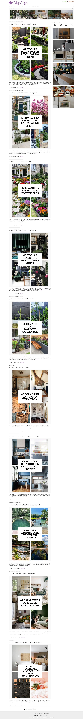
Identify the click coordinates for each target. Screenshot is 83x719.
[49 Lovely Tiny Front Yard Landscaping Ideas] (30, 147)
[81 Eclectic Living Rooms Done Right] (63, 68)
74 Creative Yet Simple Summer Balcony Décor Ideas (14, 18)
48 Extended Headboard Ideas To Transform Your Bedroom (66, 18)
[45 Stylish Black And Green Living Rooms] (30, 285)
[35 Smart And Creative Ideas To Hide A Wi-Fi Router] (63, 102)
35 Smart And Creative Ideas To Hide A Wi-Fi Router (63, 106)
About (47, 715)
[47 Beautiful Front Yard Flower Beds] (30, 216)
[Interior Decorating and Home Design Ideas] (18, 4)
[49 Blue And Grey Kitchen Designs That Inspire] (30, 491)
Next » (34, 708)
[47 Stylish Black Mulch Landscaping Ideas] (30, 79)
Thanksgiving (71, 1)
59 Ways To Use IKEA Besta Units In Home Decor (62, 60)
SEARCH (73, 6)
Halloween (64, 1)
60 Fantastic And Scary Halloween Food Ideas (62, 95)
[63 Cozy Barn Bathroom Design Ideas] (30, 422)
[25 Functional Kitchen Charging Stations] (63, 33)
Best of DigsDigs (18, 6)
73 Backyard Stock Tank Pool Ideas (53, 18)
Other (38, 6)
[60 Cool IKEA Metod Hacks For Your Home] (63, 79)
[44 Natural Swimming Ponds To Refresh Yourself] (30, 560)
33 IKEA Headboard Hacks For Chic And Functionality (26, 642)
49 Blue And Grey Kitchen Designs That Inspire (24, 436)
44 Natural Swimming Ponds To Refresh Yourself (24, 505)
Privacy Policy (42, 715)
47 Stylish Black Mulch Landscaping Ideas (22, 24)
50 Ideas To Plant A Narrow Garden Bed (21, 299)
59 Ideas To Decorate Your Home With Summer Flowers (41, 18)
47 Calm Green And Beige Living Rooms (22, 574)
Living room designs (17, 571)
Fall (67, 1)
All (9, 6)
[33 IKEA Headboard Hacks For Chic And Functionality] (30, 697)
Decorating (24, 6)
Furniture (29, 6)
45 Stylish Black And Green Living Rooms (22, 230)
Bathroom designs (12, 365)
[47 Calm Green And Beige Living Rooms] (30, 628)
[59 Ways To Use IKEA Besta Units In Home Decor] (63, 56)
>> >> (37, 84)
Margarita (21, 87)
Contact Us (36, 715)
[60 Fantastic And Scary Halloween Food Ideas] (63, 91)
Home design (34, 6)
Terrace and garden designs (18, 21)
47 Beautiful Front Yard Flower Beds (20, 161)
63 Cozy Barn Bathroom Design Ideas (21, 367)
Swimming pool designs (17, 502)
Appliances (13, 6)
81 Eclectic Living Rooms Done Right (62, 72)
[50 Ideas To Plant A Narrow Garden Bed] (30, 354)
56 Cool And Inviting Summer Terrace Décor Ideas (27, 18)
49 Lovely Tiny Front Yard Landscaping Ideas (23, 93)
